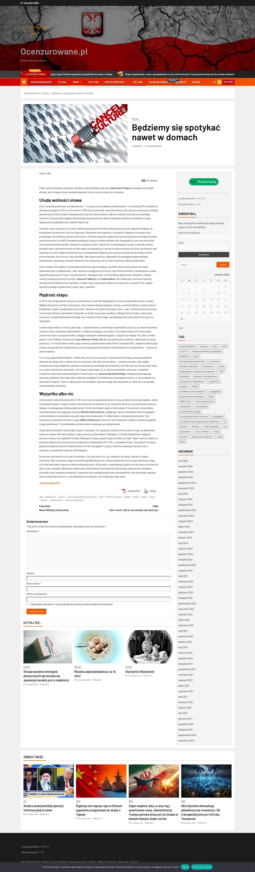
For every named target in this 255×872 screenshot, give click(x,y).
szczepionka (201, 406)
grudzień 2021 (185, 658)
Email (180, 243)
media (221, 366)
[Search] (214, 82)
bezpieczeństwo (187, 346)
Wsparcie (181, 82)
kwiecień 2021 (185, 702)
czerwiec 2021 (186, 691)
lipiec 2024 (184, 526)
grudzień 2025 (185, 471)
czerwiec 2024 (186, 532)
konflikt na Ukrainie (113, 497)
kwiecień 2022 (185, 636)
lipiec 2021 (184, 685)
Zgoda (185, 867)
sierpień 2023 (185, 570)
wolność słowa (56, 500)
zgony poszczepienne (202, 436)
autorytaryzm (50, 497)
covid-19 (184, 351)
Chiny (78, 801)
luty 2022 (183, 647)
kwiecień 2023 (185, 581)
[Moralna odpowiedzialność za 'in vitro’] (98, 646)
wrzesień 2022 (186, 609)
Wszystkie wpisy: (186, 204)
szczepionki (217, 416)
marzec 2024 (185, 537)
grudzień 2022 (185, 592)
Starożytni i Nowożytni (139, 671)
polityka (127, 497)
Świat (76, 82)
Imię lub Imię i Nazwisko (189, 233)
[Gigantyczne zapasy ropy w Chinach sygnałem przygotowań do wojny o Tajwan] (101, 781)
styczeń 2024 (185, 548)
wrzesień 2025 (186, 488)
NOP (222, 371)
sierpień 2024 (185, 521)
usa (225, 426)
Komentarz (33, 531)
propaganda (215, 391)
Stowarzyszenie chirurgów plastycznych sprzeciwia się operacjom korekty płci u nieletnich (46, 676)
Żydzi (182, 441)
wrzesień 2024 (186, 515)
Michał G (138, 146)
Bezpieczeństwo (114, 82)
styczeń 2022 (185, 652)
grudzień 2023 (185, 554)
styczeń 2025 (185, 499)
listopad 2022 (185, 598)
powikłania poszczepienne (192, 391)
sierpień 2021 (185, 680)
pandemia (184, 376)
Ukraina (144, 497)
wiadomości (185, 431)
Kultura (137, 82)
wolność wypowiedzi (74, 500)
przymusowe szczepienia (192, 396)
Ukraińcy (196, 426)
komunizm (214, 361)
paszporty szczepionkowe (192, 381)
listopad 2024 (185, 504)
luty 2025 (183, 493)
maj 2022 (183, 631)
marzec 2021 (185, 707)
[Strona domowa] (24, 82)
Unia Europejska (211, 426)
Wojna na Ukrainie (159, 82)
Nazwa (31, 573)
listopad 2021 (185, 664)
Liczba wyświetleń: (187, 198)
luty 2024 (183, 543)
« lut (180, 328)
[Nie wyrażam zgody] (251, 867)
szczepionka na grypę (190, 411)
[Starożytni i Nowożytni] (149, 646)
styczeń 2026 (185, 466)
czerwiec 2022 (186, 625)
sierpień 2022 (185, 614)
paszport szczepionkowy (205, 376)
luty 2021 (183, 713)
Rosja (211, 396)
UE (225, 421)
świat (219, 436)
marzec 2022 (185, 642)
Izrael (195, 356)
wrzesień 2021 (186, 674)
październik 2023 (187, 565)
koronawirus (208, 366)
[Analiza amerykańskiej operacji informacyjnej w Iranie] (48, 781)
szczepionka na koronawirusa (194, 416)
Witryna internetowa (37, 594)
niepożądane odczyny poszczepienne (197, 371)
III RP (101, 497)
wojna (152, 497)
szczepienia (185, 406)
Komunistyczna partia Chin (192, 361)
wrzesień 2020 (186, 740)
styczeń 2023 (185, 587)
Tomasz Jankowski (49, 483)
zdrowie (183, 436)
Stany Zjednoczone (205, 401)
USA (25, 801)
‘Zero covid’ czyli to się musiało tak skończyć (133, 508)
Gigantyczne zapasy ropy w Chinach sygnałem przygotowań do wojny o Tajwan (99, 810)
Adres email (34, 583)
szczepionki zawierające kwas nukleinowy (199, 421)
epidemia (184, 356)
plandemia (214, 381)
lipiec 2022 (184, 620)
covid (224, 346)
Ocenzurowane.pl (54, 51)
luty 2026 (183, 461)
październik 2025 (187, 483)
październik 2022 (187, 603)
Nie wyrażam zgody (202, 867)
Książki (196, 82)
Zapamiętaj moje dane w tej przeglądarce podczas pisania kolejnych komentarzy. (71, 604)
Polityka (93, 82)
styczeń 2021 (185, 718)
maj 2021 (183, 696)
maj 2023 (183, 576)
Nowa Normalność (41, 82)
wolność (44, 500)
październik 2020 (187, 735)
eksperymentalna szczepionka (206, 351)
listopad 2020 (185, 729)
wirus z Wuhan (202, 431)
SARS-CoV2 (185, 401)
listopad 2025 (185, 477)
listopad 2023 (185, 559)
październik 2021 (187, 669)
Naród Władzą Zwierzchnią (54, 508)
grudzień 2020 (185, 724)
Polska (62, 82)
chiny (214, 346)
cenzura (61, 497)
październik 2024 (187, 510)
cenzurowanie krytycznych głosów (82, 497)
